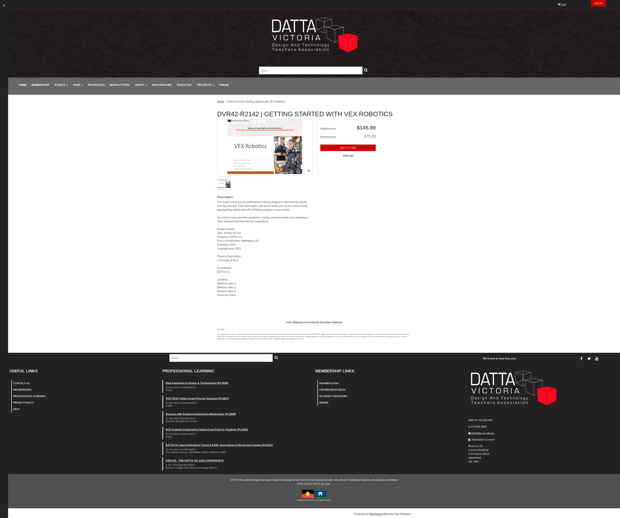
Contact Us (21, 383)
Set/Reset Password (333, 396)
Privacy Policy (23, 402)
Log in (598, 3)
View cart (348, 155)
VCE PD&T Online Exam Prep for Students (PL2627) (197, 398)
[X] (589, 358)
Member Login (329, 383)
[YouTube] (597, 358)
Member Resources (332, 389)
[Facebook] (581, 358)
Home (220, 101)
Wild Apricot (376, 514)
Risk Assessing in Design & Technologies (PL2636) (197, 383)
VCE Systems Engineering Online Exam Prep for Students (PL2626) (207, 429)
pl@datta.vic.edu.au (482, 433)
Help (16, 408)
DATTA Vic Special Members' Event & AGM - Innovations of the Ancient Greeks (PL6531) (219, 445)
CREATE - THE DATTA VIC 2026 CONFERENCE (195, 460)
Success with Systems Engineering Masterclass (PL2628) (201, 414)
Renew (323, 402)
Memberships (22, 389)
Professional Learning (29, 396)
